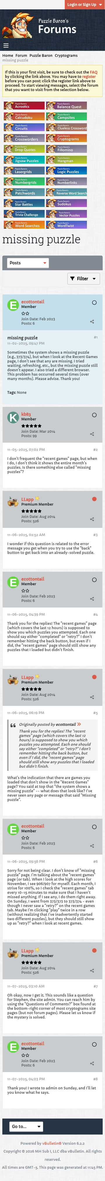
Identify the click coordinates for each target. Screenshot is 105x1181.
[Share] (92, 321)
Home (7, 55)
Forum (21, 55)
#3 (95, 535)
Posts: (26, 323)
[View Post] (78, 724)
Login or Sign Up (81, 4)
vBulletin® (52, 1143)
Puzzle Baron (40, 55)
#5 (95, 713)
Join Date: (29, 319)
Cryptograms (66, 55)
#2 (95, 449)
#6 (95, 861)
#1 (96, 337)
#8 (95, 1079)
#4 (95, 614)
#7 (96, 986)
